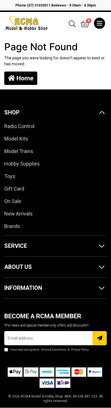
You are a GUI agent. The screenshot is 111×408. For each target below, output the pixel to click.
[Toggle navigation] (99, 23)
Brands (12, 226)
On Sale (12, 201)
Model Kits (16, 139)
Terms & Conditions (53, 349)
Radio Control (19, 126)
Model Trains (18, 151)
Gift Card (14, 189)
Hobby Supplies (22, 164)
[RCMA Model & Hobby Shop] (26, 22)
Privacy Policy (80, 349)
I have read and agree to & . (49, 349)
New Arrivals (18, 214)
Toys (9, 176)
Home (24, 78)
